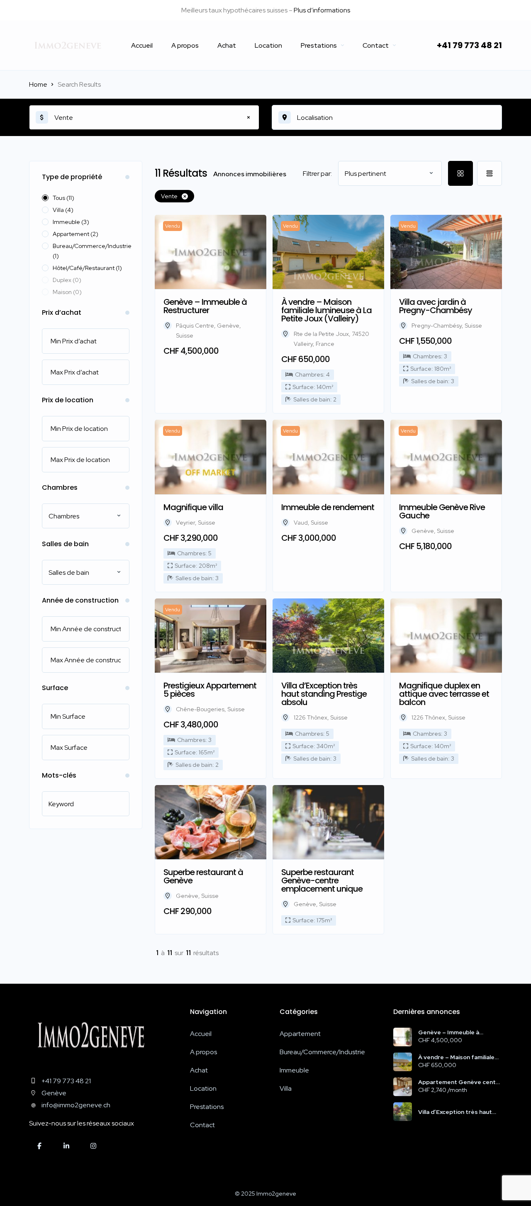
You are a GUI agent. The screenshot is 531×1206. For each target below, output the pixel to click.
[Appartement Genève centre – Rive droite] (402, 1086)
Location (268, 45)
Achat (226, 45)
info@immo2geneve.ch (75, 1105)
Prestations (319, 45)
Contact (376, 45)
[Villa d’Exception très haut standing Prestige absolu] (402, 1111)
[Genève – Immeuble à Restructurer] (402, 1037)
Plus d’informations (322, 10)
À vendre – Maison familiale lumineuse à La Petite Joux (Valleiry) (456, 1057)
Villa (286, 1088)
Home (38, 84)
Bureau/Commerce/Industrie (322, 1052)
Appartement (300, 1033)
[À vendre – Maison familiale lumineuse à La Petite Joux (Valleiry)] (402, 1062)
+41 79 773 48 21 (469, 45)
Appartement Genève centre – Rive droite (460, 1082)
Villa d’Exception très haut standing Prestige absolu (455, 1112)
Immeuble (294, 1070)
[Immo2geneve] (67, 45)
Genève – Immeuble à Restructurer (448, 1032)
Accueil (142, 45)
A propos (185, 45)
